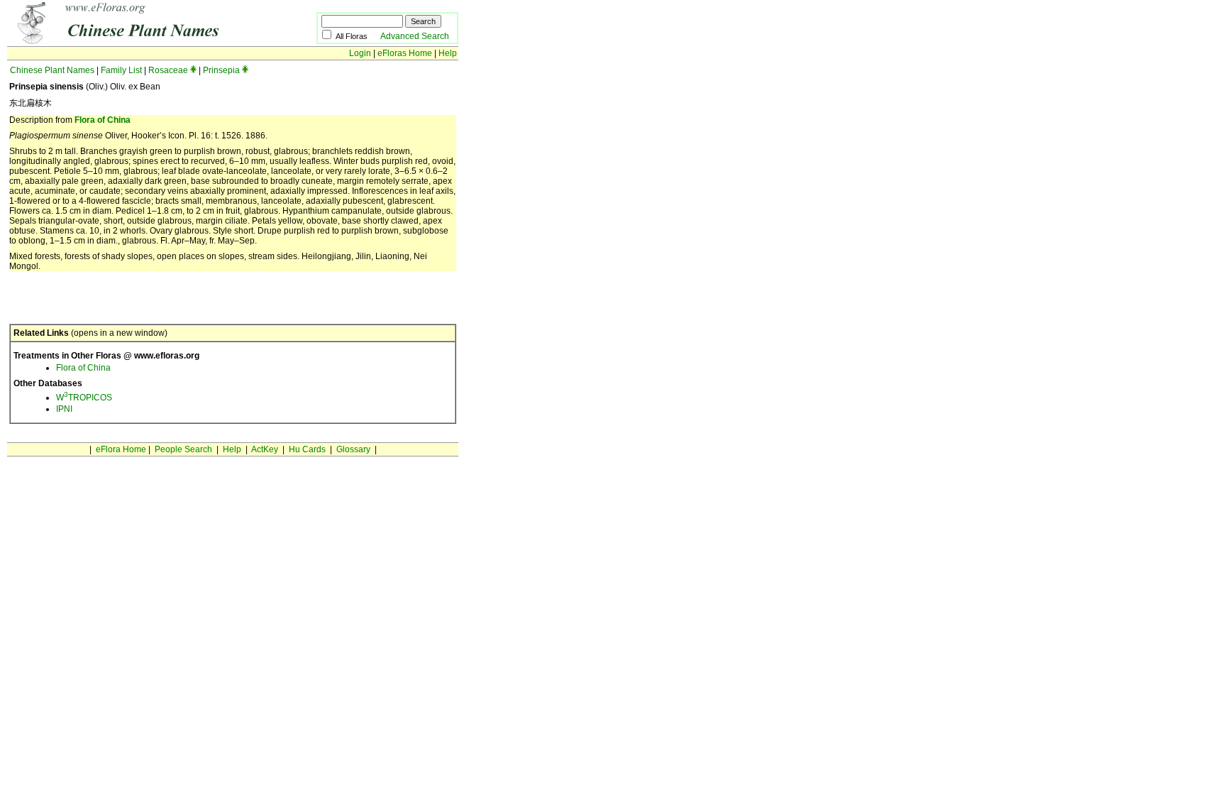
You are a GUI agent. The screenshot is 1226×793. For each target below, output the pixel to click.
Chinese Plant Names (52, 70)
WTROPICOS (84, 398)
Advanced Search (414, 36)
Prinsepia (221, 70)
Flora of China (102, 120)
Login (360, 53)
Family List (121, 70)
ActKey (264, 449)
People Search (183, 449)
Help (447, 53)
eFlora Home (121, 449)
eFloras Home (404, 53)
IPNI (64, 409)
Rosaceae (168, 70)
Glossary (353, 449)
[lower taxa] (193, 70)
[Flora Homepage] (140, 41)
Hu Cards (307, 449)
